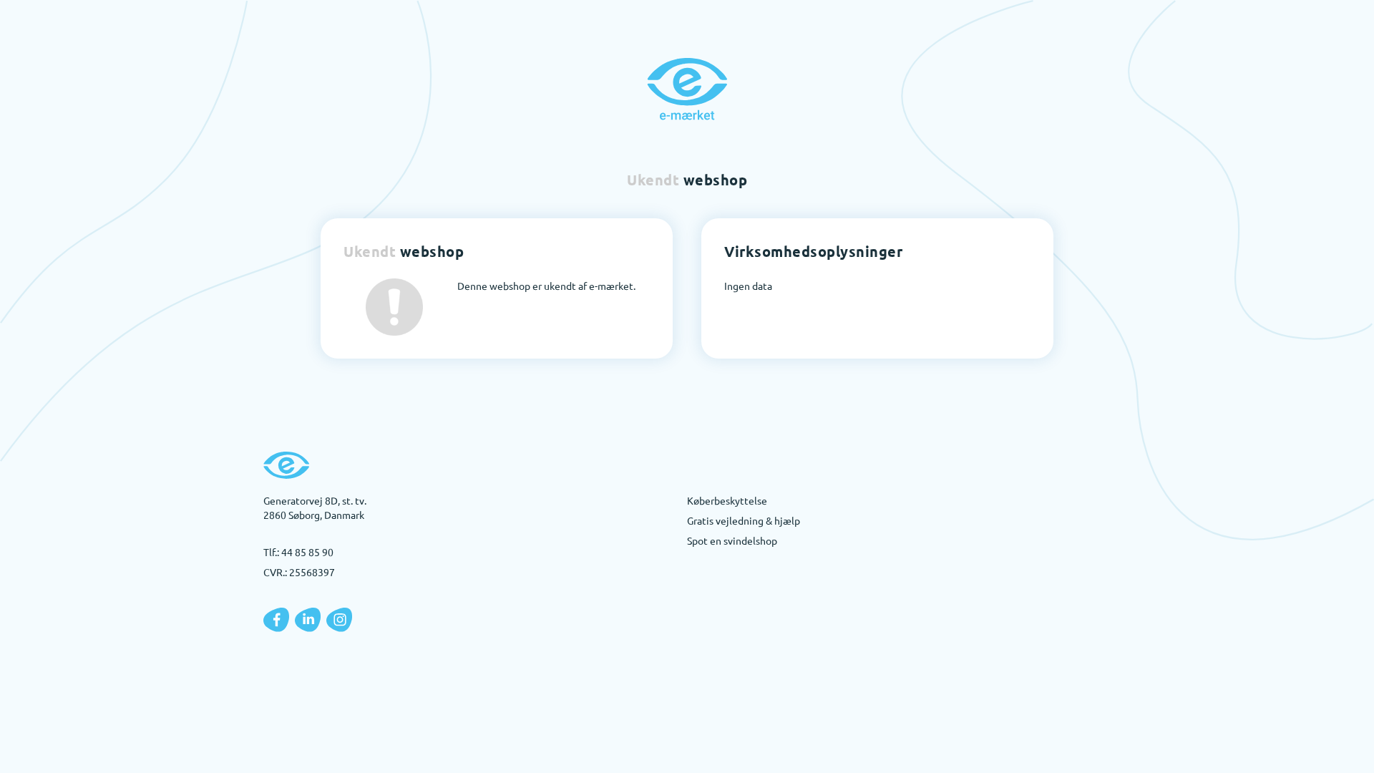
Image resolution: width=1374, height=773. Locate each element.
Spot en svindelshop (732, 540)
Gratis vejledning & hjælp (743, 520)
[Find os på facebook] (276, 620)
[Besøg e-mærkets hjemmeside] (687, 88)
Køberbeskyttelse (727, 500)
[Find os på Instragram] (339, 620)
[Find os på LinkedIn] (308, 620)
